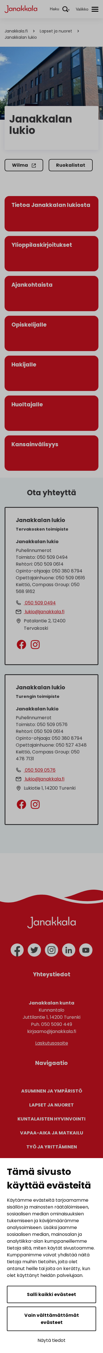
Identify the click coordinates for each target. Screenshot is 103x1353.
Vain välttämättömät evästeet (51, 1319)
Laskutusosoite (51, 1043)
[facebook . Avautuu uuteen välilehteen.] (21, 644)
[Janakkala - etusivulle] (21, 8)
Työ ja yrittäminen (51, 1147)
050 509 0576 (40, 770)
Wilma (20, 165)
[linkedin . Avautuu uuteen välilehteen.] (69, 950)
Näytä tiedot (51, 1340)
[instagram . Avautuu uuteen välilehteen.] (32, 644)
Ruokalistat (70, 165)
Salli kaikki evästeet (51, 1294)
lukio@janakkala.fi (44, 611)
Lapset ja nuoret (56, 31)
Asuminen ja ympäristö (51, 1091)
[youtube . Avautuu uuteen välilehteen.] (86, 950)
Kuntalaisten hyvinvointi (51, 1119)
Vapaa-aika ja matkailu (51, 1133)
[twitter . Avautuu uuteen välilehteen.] (34, 950)
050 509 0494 (40, 603)
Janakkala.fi (16, 31)
